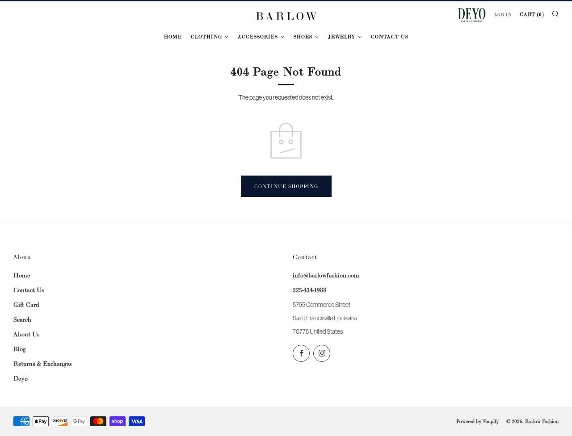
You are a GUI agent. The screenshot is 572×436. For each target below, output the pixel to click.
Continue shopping (286, 186)
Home (173, 37)
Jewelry (341, 37)
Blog (19, 349)
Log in (503, 14)
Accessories (258, 37)
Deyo (20, 378)
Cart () (532, 14)
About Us (26, 334)
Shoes (303, 37)
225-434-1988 (309, 290)
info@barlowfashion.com (326, 275)
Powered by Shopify (477, 421)
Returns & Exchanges (42, 364)
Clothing (206, 37)
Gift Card (26, 305)
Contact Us (389, 37)
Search (22, 319)
